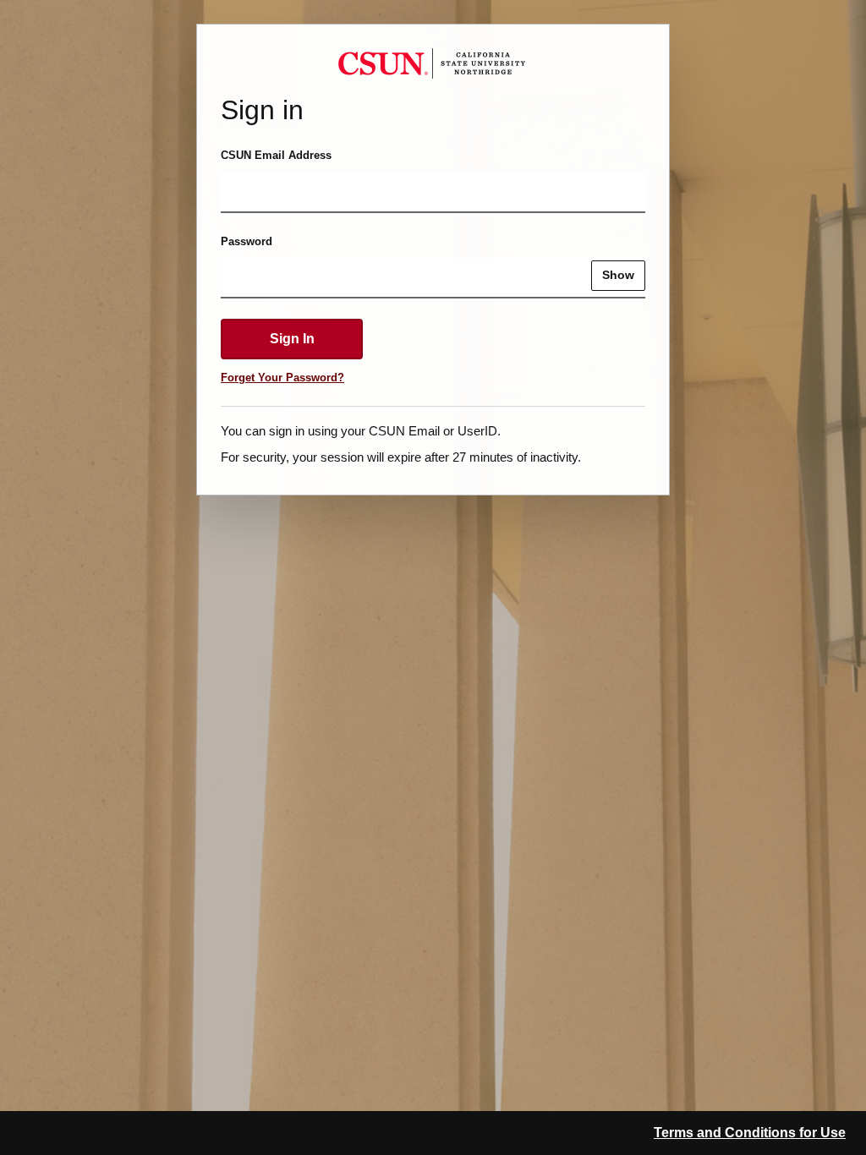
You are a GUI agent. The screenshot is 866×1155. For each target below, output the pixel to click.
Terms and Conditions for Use (750, 1132)
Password (246, 241)
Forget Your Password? (282, 377)
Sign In (292, 338)
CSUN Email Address (276, 155)
